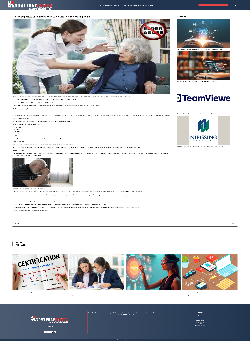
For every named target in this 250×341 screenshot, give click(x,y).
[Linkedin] (52, 332)
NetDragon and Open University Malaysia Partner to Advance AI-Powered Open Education (198, 81)
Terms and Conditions (200, 325)
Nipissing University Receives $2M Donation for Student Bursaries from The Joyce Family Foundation (200, 146)
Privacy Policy (200, 323)
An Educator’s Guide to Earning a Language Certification (26, 292)
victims (46, 195)
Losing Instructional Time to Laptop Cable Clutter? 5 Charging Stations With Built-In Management (206, 292)
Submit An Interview (200, 322)
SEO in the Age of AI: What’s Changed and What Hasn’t (139, 292)
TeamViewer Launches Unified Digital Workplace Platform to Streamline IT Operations (197, 113)
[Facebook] (45, 332)
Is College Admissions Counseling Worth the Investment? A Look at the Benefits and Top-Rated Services (94, 292)
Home (102, 5)
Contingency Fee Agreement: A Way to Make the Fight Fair (33, 210)
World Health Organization (27, 115)
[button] (235, 5)
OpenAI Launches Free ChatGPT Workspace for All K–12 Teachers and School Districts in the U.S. (199, 49)
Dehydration (17, 133)
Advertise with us (200, 320)
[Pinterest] (55, 332)
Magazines (108, 5)
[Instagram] (50, 332)
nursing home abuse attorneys (77, 105)
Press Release (127, 5)
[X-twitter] (47, 332)
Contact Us (149, 5)
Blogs (142, 5)
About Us (136, 5)
